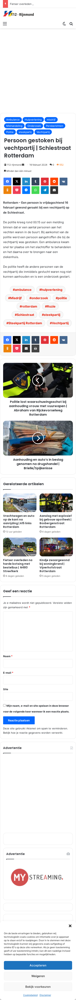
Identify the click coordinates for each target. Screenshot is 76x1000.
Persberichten (54, 125)
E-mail (8, 672)
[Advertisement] (38, 70)
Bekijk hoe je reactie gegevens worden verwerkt (32, 732)
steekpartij (25, 132)
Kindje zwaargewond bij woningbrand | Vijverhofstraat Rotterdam (55, 565)
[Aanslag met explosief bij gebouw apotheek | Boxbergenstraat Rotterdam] (56, 502)
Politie (10, 132)
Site (5, 689)
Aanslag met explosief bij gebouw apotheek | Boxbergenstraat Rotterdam (56, 521)
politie (62, 298)
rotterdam (29, 306)
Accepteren (38, 965)
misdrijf (51, 119)
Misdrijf (16, 298)
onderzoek (39, 298)
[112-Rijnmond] (18, 14)
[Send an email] (23, 164)
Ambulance (13, 119)
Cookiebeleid (30, 995)
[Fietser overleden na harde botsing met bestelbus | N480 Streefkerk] (19, 547)
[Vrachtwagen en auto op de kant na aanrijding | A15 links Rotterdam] (19, 502)
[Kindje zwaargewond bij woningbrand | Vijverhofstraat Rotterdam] (56, 547)
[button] (70, 926)
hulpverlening (51, 290)
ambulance (23, 290)
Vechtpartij (43, 132)
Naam (7, 656)
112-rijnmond (14, 164)
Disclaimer (45, 995)
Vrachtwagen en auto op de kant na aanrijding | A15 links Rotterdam (18, 521)
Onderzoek (34, 125)
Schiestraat (25, 315)
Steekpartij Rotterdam (25, 323)
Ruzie (51, 306)
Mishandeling (14, 125)
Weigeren (38, 976)
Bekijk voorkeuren (38, 987)
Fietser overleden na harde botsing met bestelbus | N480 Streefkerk (17, 565)
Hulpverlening (33, 119)
